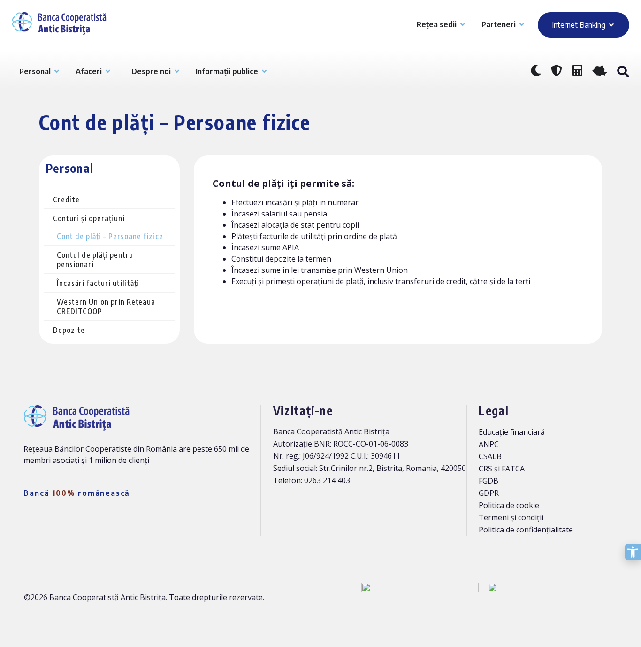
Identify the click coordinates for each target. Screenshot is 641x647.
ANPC (489, 444)
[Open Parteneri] (522, 24)
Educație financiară (512, 432)
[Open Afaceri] (108, 71)
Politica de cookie (509, 505)
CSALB (490, 456)
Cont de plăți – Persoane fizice (110, 236)
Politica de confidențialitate (526, 529)
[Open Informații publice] (264, 71)
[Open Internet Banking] (611, 25)
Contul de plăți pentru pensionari (95, 259)
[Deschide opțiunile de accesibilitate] (633, 552)
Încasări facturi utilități (98, 283)
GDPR (489, 493)
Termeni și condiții (511, 517)
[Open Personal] (57, 71)
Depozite (69, 330)
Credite (66, 199)
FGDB (488, 481)
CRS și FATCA (502, 468)
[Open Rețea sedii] (462, 24)
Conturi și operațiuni (89, 218)
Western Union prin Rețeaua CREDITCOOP (106, 306)
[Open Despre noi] (177, 71)
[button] (622, 71)
